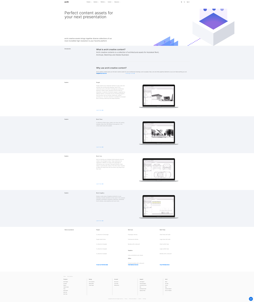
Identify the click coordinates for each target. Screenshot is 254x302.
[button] (89, 2)
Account (116, 279)
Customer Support (168, 288)
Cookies (139, 298)
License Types (91, 285)
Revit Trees (65, 294)
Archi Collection (91, 281)
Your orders (116, 283)
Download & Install (143, 288)
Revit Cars (65, 292)
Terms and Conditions (132, 298)
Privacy (126, 298)
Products (65, 279)
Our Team (166, 283)
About (166, 281)
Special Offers (91, 283)
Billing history (116, 285)
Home (65, 276)
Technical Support (143, 283)
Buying (90, 279)
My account (116, 281)
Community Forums (143, 285)
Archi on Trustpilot (168, 290)
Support (141, 279)
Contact (166, 285)
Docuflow (65, 283)
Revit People (66, 290)
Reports (65, 285)
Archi (166, 279)
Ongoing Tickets (142, 290)
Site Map (144, 298)
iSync (64, 288)
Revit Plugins (66, 281)
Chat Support (142, 281)
